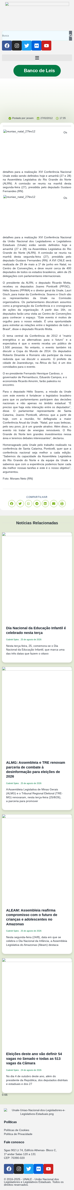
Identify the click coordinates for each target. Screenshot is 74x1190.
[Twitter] (27, 45)
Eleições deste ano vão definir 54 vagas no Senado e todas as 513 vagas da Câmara (34, 1058)
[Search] (70, 36)
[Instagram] (17, 45)
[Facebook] (7, 45)
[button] (37, 57)
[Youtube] (46, 45)
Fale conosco (14, 1142)
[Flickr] (36, 45)
